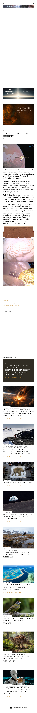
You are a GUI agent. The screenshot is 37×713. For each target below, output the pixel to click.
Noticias (17, 303)
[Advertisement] (18, 26)
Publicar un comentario (18, 377)
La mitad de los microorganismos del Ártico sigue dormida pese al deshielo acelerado (17, 553)
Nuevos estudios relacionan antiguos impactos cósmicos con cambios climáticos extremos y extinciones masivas (18, 412)
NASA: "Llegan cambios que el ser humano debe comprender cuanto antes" (18, 516)
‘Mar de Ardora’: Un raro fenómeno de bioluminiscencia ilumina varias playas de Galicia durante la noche (17, 370)
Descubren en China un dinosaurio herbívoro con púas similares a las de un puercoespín (18, 657)
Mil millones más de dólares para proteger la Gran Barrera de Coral (16, 587)
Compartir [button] (5, 300)
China (9, 303)
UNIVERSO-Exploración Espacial (11, 305)
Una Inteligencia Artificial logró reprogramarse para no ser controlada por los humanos (18, 690)
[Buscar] (33, 2)
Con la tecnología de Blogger (20, 707)
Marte (12, 303)
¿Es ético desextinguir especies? (17, 483)
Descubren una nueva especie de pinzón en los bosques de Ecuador (18, 620)
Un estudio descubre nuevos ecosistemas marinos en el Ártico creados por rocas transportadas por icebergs (16, 450)
